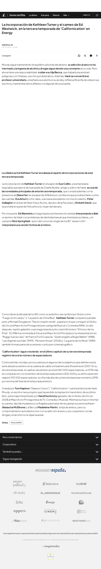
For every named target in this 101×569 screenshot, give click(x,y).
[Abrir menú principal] (97, 15)
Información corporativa (20, 533)
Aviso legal (7, 533)
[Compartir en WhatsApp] (79, 55)
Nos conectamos (12, 437)
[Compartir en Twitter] (85, 55)
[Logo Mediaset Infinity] (19, 484)
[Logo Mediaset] (50, 472)
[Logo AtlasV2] (19, 520)
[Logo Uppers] (19, 511)
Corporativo (9, 444)
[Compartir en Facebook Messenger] (91, 55)
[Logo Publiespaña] (50, 520)
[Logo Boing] (19, 502)
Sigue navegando (12, 458)
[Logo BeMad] (81, 502)
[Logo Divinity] (19, 493)
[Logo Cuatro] (81, 484)
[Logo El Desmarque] (50, 493)
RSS (96, 533)
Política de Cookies (72, 533)
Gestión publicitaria (87, 533)
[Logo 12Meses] (81, 511)
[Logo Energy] (50, 502)
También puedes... (13, 451)
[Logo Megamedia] (51, 546)
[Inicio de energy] (4, 15)
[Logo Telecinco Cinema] (50, 511)
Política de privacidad (38, 533)
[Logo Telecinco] (50, 484)
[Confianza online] (50, 559)
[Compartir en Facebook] (97, 55)
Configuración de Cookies (55, 533)
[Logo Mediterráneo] (81, 521)
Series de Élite (17, 15)
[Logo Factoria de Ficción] (82, 493)
